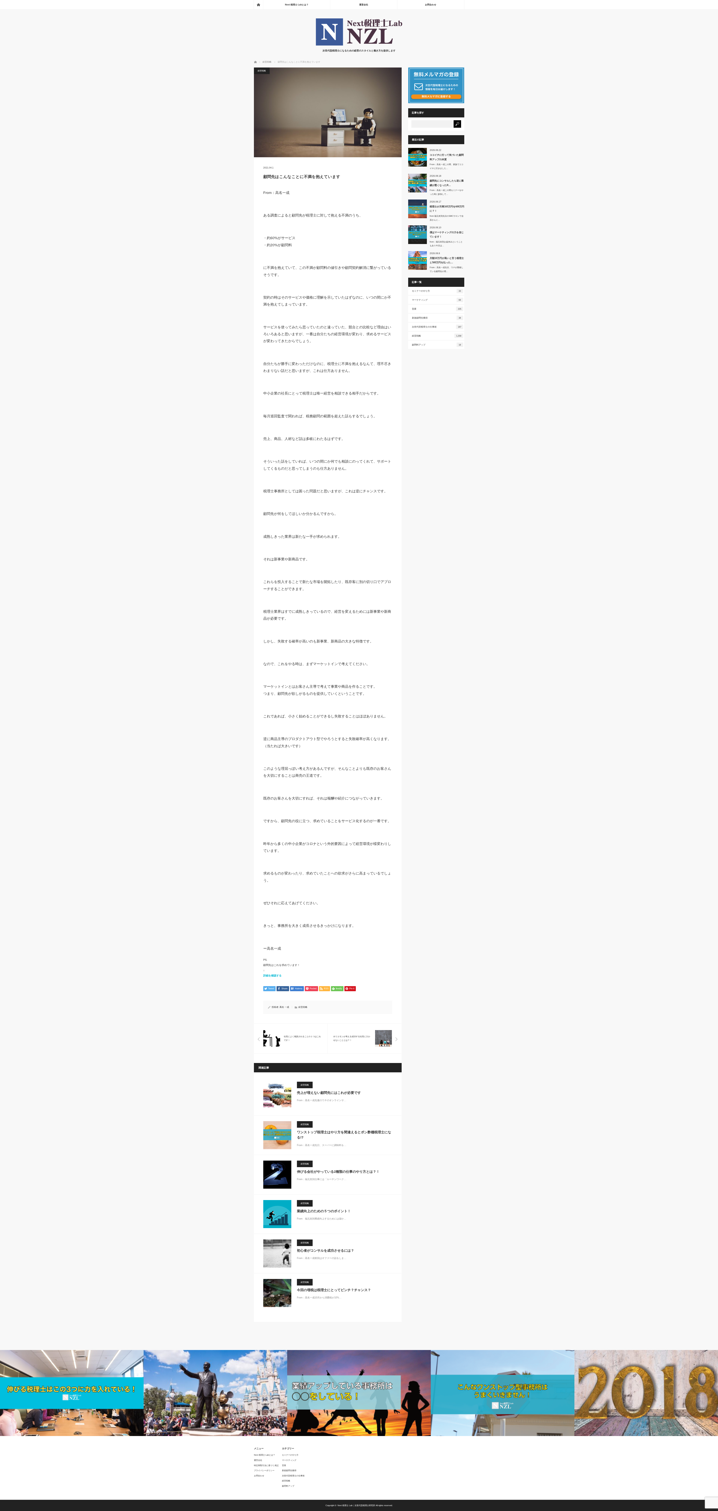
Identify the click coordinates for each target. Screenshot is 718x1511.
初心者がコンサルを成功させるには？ (325, 1250)
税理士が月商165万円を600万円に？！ (447, 208)
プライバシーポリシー (264, 1470)
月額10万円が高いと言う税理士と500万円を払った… (447, 260)
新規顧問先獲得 (436, 318)
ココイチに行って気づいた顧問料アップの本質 (447, 157)
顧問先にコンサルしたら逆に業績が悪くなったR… (447, 182)
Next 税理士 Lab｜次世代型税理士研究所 (356, 1505)
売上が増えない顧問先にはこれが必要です (329, 1093)
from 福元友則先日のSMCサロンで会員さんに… (447, 218)
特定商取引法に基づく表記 (266, 1465)
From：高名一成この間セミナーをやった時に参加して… (446, 192)
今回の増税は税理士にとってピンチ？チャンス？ (334, 1290)
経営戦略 (262, 71)
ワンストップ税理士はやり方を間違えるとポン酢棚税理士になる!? (344, 1134)
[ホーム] (258, 4)
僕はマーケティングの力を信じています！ (447, 234)
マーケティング (436, 300)
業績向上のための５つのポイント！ (324, 1211)
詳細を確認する (272, 975)
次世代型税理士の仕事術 (436, 327)
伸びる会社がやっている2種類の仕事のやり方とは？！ (338, 1171)
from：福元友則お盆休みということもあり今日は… (446, 244)
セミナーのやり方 (436, 291)
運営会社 (363, 4)
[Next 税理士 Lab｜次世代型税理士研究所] (359, 45)
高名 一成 (284, 1007)
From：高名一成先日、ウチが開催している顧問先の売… (446, 269)
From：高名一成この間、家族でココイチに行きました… (446, 166)
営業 (436, 309)
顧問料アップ (436, 344)
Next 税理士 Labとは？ (297, 4)
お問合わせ (430, 4)
